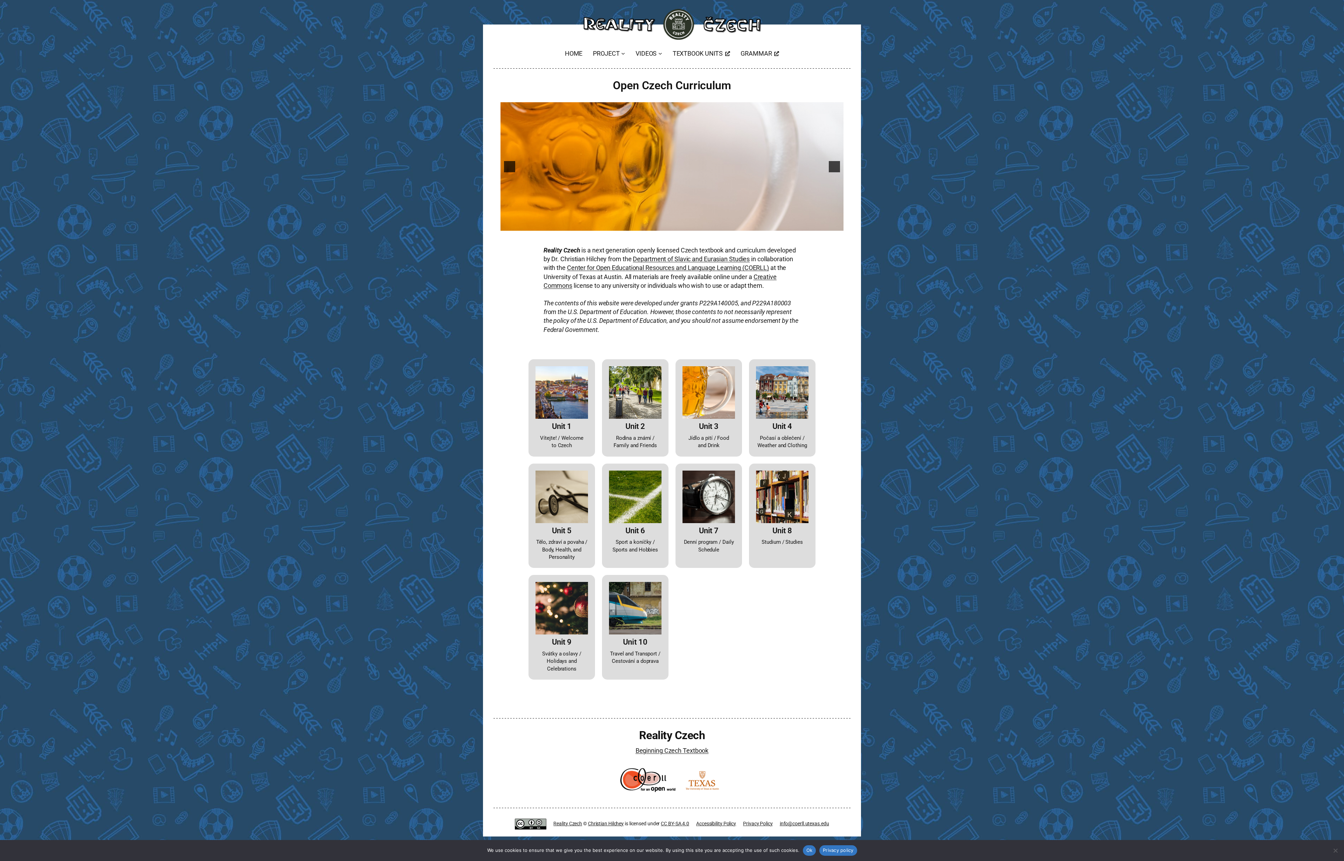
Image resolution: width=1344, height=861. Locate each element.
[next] (834, 166)
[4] (675, 224)
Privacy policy (838, 850)
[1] (653, 224)
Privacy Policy (758, 824)
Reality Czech (672, 735)
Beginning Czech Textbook (672, 750)
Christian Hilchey (606, 824)
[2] (661, 224)
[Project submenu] (623, 53)
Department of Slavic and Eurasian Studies (691, 259)
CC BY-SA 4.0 (675, 824)
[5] (683, 224)
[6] (690, 224)
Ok (809, 850)
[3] (668, 224)
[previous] (509, 166)
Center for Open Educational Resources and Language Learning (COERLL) (668, 267)
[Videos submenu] (660, 53)
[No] (1335, 850)
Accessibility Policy (716, 824)
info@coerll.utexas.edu (804, 824)
